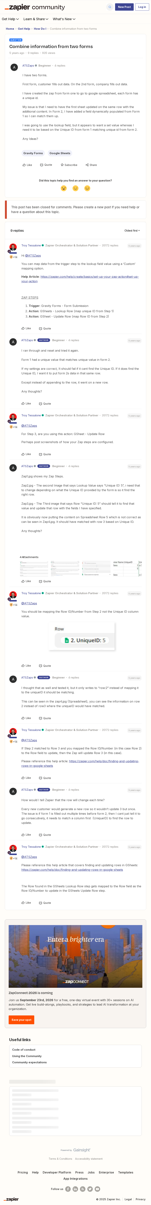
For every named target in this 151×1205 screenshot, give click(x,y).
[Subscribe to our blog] (82, 1189)
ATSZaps (28, 65)
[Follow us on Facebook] (68, 1189)
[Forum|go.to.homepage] (36, 7)
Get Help (8, 19)
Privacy (140, 1199)
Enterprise (106, 1172)
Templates (125, 1172)
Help (35, 1172)
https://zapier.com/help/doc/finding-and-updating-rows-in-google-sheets (72, 870)
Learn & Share (34, 19)
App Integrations (75, 1178)
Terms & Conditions (60, 1158)
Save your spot (21, 1019)
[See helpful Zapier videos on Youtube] (97, 1189)
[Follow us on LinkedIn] (75, 1189)
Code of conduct (23, 1049)
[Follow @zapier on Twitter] (90, 1189)
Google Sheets (60, 153)
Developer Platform (57, 1172)
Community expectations (29, 1062)
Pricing (23, 1172)
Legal (128, 1199)
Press (79, 1172)
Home (10, 28)
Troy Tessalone (31, 245)
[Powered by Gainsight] (75, 1151)
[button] (124, 7)
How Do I (40, 28)
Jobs (91, 1172)
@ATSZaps (33, 255)
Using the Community (27, 1056)
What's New (62, 19)
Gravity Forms (33, 153)
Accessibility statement (89, 1158)
